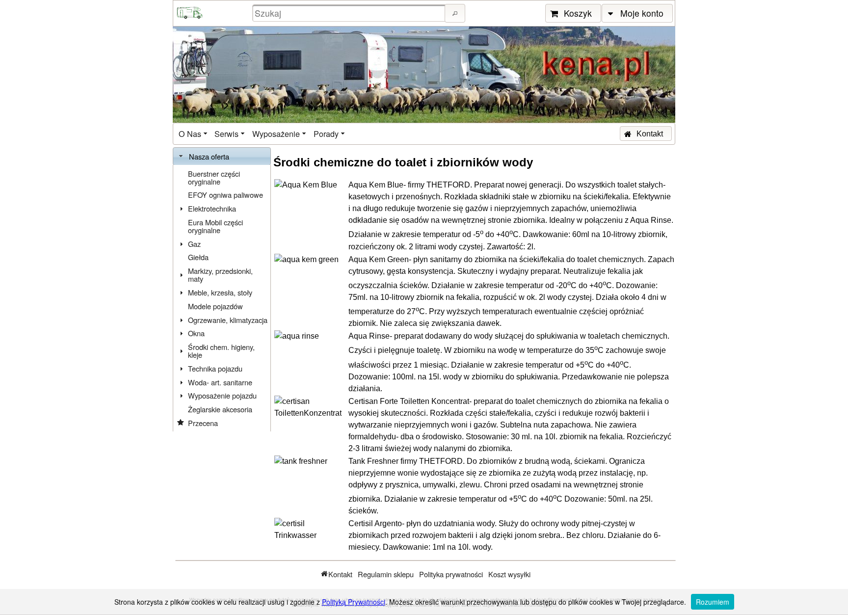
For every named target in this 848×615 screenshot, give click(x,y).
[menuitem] (194, 133)
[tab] (222, 156)
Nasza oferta (209, 156)
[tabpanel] (222, 298)
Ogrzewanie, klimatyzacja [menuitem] (227, 320)
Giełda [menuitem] (198, 257)
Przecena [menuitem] (203, 423)
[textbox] (350, 13)
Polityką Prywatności (353, 602)
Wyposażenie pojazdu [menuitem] (222, 395)
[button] (455, 13)
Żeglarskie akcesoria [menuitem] (220, 409)
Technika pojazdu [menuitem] (215, 368)
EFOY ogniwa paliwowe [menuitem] (225, 194)
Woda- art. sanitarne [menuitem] (220, 382)
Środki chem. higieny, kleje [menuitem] (221, 351)
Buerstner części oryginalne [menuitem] (214, 177)
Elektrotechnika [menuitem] (212, 208)
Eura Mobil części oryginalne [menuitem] (215, 226)
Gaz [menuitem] (194, 244)
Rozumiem (712, 602)
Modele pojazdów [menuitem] (215, 306)
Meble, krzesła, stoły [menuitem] (220, 292)
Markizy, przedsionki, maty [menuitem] (220, 275)
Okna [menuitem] (196, 333)
